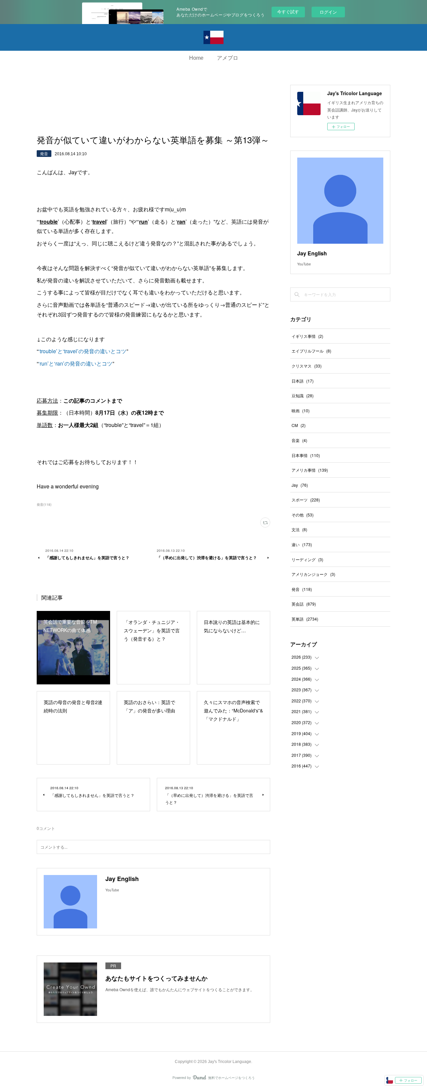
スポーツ (306, 499)
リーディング (307, 559)
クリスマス (307, 366)
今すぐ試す (288, 11)
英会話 (304, 604)
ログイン (328, 12)
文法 (299, 529)
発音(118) (44, 504)
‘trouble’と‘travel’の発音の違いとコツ (82, 351)
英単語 (305, 619)
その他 (303, 514)
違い (302, 544)
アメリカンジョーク (313, 574)
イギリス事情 (307, 336)
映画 (301, 410)
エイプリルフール (311, 351)
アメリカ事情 (310, 470)
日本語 (303, 381)
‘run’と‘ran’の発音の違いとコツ (75, 363)
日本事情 (306, 455)
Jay (300, 485)
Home (196, 58)
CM (299, 425)
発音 (44, 153)
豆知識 (303, 395)
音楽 (299, 440)
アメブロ (227, 58)
